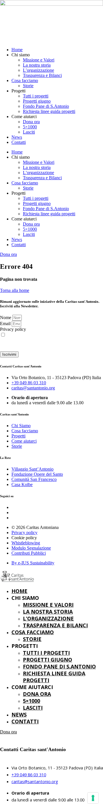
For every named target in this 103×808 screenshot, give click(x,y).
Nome (6, 317)
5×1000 (30, 126)
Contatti (18, 142)
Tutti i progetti (35, 95)
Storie (28, 85)
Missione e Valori (38, 59)
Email (6, 323)
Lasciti (29, 132)
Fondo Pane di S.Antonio (46, 106)
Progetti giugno (37, 101)
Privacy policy (13, 329)
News (16, 137)
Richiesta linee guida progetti (49, 111)
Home (17, 49)
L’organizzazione (38, 70)
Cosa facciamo (24, 80)
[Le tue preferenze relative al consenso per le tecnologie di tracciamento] (93, 798)
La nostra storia (37, 65)
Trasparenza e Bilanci (42, 75)
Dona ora (31, 121)
